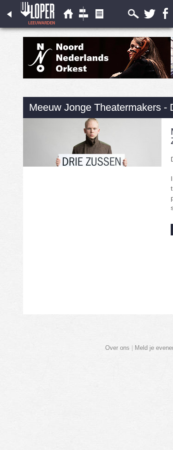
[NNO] (97, 76)
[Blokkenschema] (83, 25)
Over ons (117, 347)
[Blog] (99, 25)
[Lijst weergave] (68, 25)
